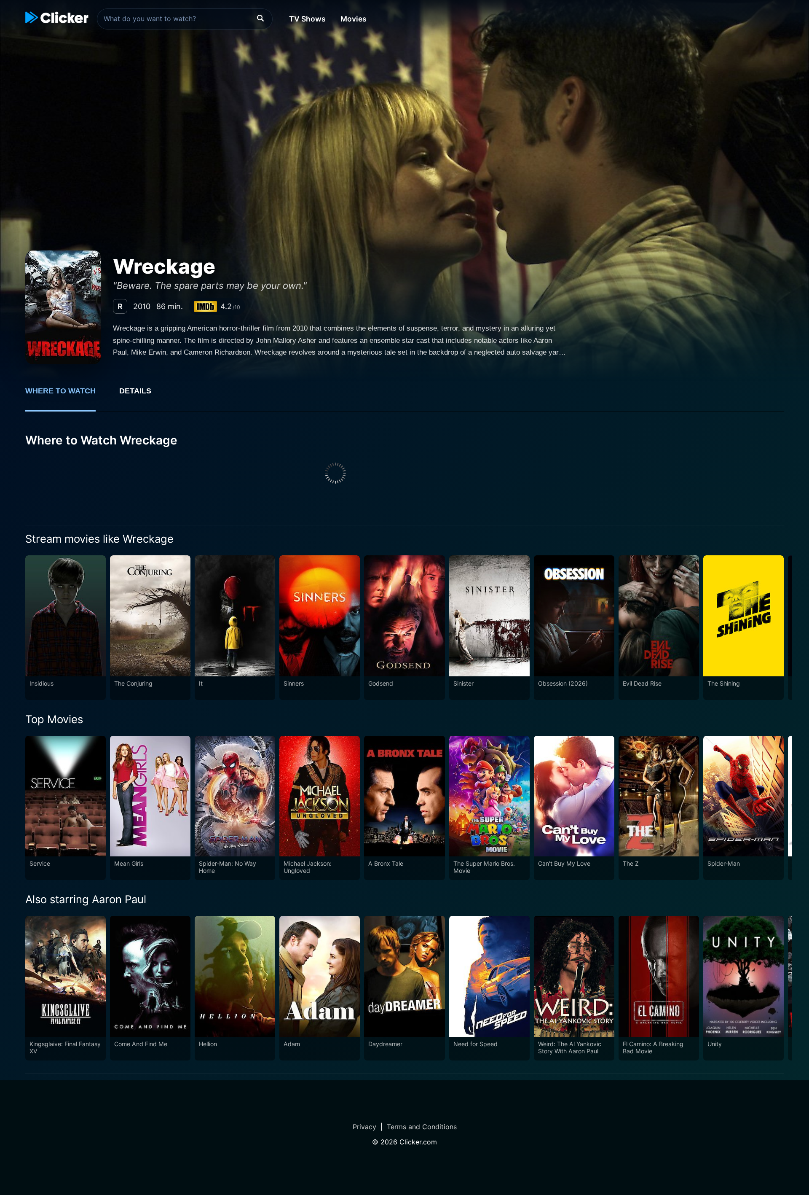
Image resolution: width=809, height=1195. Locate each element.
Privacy (364, 1126)
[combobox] (185, 19)
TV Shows (307, 18)
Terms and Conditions (422, 1126)
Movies (353, 18)
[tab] (66, 395)
